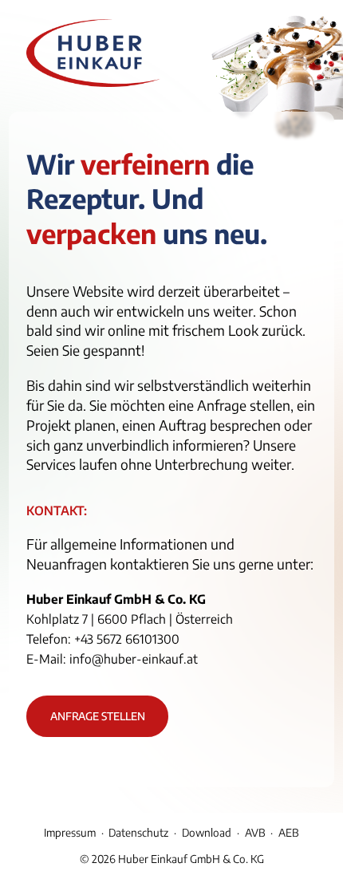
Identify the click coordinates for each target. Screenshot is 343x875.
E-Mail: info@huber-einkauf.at (112, 658)
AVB (255, 832)
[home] (93, 56)
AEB (288, 832)
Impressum (70, 832)
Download (206, 832)
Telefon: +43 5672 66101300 (102, 638)
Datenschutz (138, 832)
